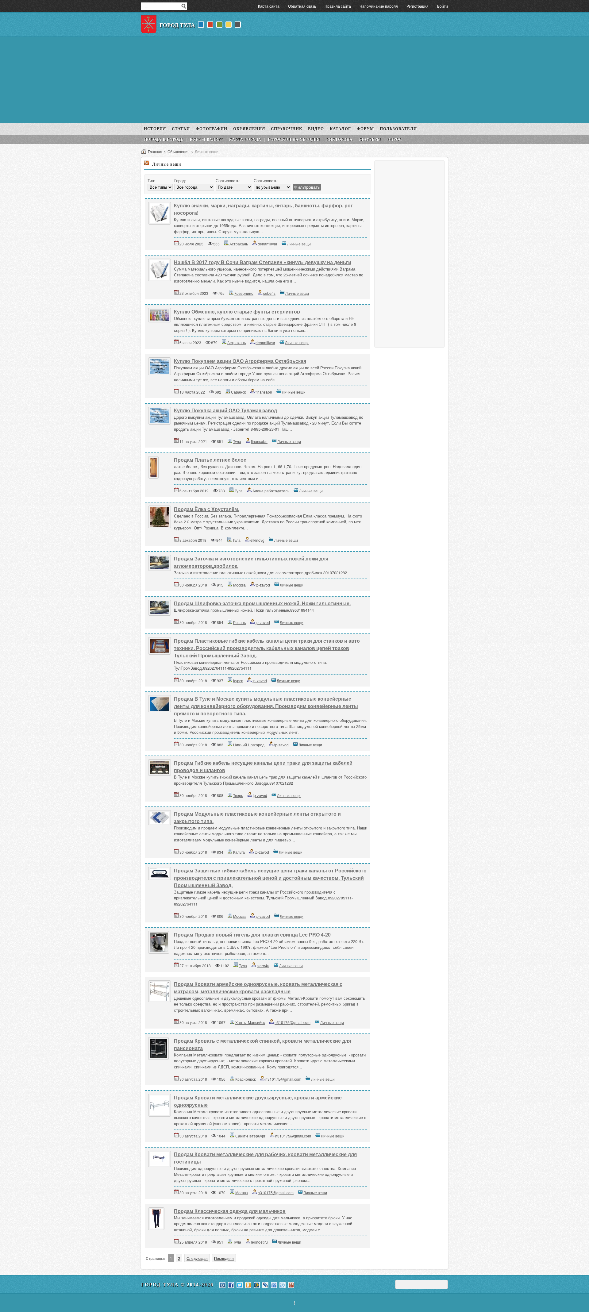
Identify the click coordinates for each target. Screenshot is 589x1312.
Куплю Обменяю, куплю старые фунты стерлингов (237, 311)
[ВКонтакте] (222, 1285)
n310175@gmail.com (292, 1022)
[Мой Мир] (257, 1285)
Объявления (178, 151)
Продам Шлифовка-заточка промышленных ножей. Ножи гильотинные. (262, 603)
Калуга (239, 852)
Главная (155, 151)
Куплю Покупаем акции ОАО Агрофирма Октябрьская (240, 360)
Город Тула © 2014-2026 (177, 1284)
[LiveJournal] (265, 1285)
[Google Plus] (291, 1285)
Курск (238, 680)
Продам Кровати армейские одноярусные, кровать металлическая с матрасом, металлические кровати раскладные (258, 987)
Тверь (238, 795)
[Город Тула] (148, 24)
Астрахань (238, 243)
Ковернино (243, 293)
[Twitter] (240, 1285)
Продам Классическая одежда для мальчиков (230, 1210)
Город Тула (177, 25)
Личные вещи (299, 243)
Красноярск (245, 1079)
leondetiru (259, 1242)
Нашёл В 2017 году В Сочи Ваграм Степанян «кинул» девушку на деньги (262, 262)
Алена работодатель (270, 490)
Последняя (224, 1258)
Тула (237, 441)
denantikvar (267, 243)
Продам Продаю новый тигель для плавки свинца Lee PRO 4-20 (252, 934)
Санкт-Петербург (250, 1135)
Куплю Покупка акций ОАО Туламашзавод (225, 410)
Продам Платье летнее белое (210, 459)
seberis (269, 293)
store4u (263, 965)
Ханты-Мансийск (250, 1022)
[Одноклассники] (248, 1285)
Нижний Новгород (248, 744)
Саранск (238, 391)
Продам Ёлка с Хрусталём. (206, 509)
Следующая (197, 1258)
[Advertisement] (294, 80)
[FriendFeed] (274, 1285)
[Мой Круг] (282, 1285)
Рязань (239, 622)
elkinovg (257, 540)
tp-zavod (263, 584)
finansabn (264, 391)
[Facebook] (231, 1285)
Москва (239, 584)
